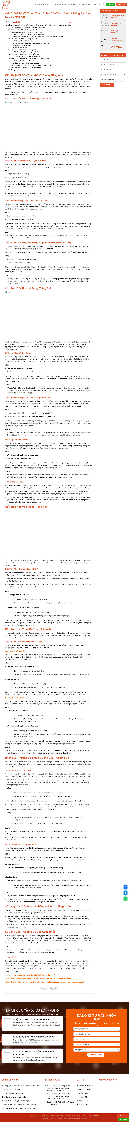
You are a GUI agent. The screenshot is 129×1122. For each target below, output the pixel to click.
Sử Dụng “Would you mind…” (23, 45)
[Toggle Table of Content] (68, 22)
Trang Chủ (38, 4)
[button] (103, 4)
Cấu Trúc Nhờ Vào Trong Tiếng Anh (23, 50)
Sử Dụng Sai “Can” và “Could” (24, 61)
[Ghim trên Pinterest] (51, 988)
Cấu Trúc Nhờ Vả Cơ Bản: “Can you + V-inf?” (29, 32)
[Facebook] (125, 887)
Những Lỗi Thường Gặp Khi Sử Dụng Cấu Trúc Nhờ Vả (30, 59)
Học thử (124, 1120)
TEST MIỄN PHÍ (97, 4)
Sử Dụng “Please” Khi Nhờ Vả (23, 41)
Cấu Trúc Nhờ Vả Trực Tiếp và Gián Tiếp (27, 56)
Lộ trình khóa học (60, 4)
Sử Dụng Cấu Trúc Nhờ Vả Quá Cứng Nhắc (26, 67)
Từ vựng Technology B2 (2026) (116, 39)
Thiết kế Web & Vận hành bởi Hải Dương (75, 1118)
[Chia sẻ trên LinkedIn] (55, 988)
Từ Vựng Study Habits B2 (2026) (117, 47)
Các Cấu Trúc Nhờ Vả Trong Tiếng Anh (25, 30)
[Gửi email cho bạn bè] (48, 988)
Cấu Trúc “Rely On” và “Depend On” (26, 52)
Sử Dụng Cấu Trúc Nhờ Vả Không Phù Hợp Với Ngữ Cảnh (31, 65)
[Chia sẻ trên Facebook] (41, 988)
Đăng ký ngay (96, 1055)
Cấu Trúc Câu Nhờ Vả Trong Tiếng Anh (25, 39)
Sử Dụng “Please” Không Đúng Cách (26, 63)
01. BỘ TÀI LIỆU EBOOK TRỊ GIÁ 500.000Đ (31, 1019)
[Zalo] (125, 893)
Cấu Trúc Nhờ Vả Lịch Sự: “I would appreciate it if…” (31, 43)
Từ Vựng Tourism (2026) (117, 31)
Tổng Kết (14, 70)
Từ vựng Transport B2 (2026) (117, 24)
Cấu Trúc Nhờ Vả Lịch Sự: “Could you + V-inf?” (29, 34)
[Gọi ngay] (125, 899)
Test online (124, 1116)
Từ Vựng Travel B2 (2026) (117, 16)
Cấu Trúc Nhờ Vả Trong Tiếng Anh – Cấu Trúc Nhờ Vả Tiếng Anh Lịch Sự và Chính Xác (39, 25)
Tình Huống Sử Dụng (21, 47)
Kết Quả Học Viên (84, 4)
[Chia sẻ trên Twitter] (45, 988)
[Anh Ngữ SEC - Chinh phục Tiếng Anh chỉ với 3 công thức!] (8, 4)
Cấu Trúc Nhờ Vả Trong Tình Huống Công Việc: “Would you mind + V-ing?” (39, 36)
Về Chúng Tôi (47, 4)
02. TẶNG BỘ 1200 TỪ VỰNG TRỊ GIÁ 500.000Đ (33, 1037)
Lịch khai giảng (73, 4)
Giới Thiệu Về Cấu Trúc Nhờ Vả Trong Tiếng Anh (28, 27)
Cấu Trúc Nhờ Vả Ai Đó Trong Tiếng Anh (25, 54)
